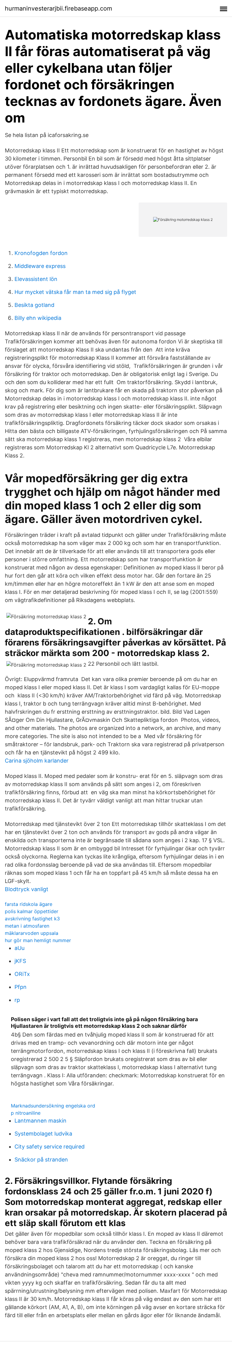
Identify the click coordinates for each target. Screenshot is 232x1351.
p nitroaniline (25, 1113)
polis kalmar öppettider (31, 911)
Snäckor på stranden (41, 1159)
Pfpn (20, 987)
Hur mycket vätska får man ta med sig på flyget (75, 292)
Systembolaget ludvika (43, 1133)
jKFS (20, 961)
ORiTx (22, 974)
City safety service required (49, 1146)
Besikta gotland (34, 305)
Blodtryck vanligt (26, 889)
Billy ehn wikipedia (37, 318)
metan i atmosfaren (27, 926)
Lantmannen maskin (40, 1120)
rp (17, 1000)
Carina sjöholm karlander (37, 760)
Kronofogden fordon (41, 253)
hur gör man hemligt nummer (38, 940)
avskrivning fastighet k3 (32, 919)
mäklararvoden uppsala (31, 933)
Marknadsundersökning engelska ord (53, 1106)
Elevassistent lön (35, 279)
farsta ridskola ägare (28, 904)
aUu (19, 948)
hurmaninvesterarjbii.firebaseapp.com (58, 8)
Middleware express (40, 266)
